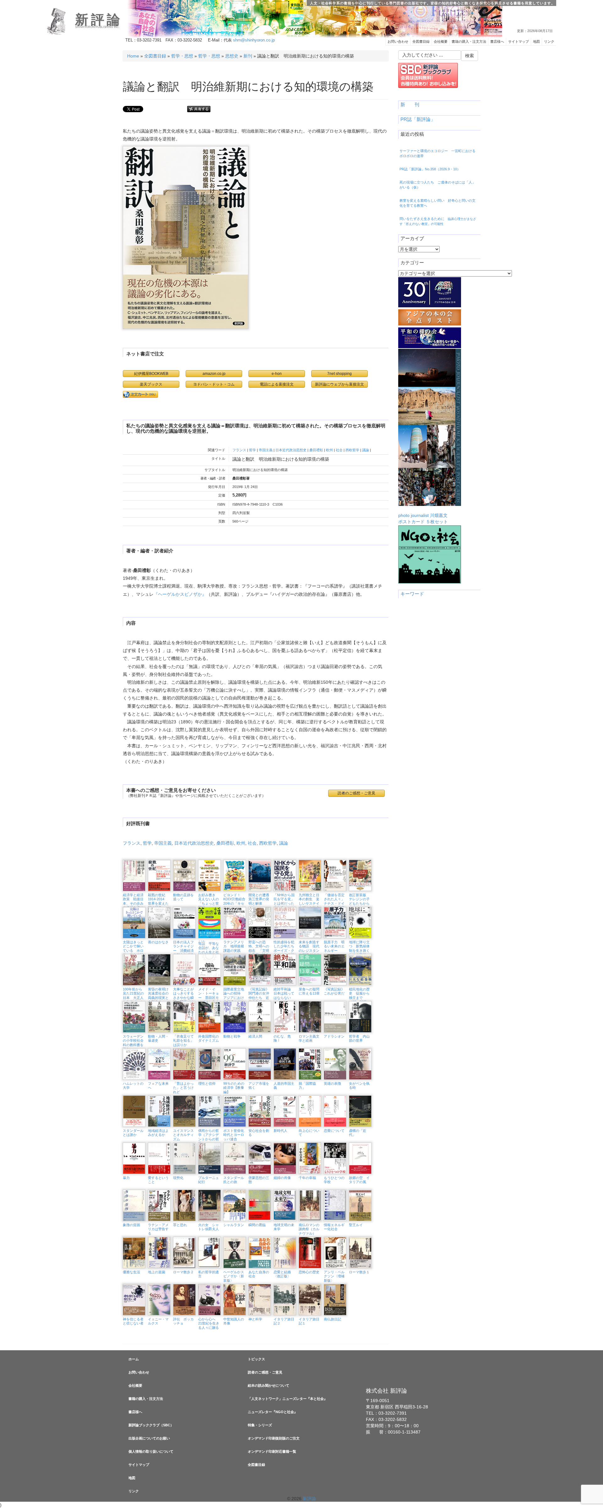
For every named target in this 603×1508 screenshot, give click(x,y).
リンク (549, 41)
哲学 (252, 450)
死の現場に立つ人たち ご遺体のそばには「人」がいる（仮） (437, 184)
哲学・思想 (182, 55)
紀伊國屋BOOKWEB (151, 373)
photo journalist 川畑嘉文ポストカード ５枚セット (423, 518)
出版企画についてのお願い (149, 1438)
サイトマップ (518, 41)
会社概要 (441, 41)
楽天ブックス (151, 384)
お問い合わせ (398, 41)
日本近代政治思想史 (291, 450)
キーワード (412, 593)
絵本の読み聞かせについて (268, 1385)
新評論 (98, 20)
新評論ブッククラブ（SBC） (151, 1425)
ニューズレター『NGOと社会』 (272, 1412)
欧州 (329, 450)
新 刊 (409, 104)
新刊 (247, 55)
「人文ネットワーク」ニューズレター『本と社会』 (287, 1399)
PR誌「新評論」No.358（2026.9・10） (429, 169)
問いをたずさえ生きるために (437, 221)
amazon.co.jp (214, 373)
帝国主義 (266, 450)
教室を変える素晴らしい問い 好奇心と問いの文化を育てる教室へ (437, 203)
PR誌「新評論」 (417, 119)
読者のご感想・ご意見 (265, 1372)
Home (133, 55)
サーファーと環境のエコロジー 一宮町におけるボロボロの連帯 (437, 153)
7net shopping (339, 373)
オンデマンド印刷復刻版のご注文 (274, 1438)
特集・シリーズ (260, 1425)
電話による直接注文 (277, 384)
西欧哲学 (352, 450)
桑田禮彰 (316, 450)
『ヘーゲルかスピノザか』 (180, 594)
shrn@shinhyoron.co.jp (254, 40)
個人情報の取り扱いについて (150, 1451)
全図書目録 (421, 41)
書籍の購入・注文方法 (469, 41)
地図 (536, 41)
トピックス (256, 1359)
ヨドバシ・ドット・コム (214, 384)
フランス (239, 450)
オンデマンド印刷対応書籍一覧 (272, 1451)
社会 (339, 450)
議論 (365, 450)
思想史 (231, 55)
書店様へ (497, 41)
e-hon (277, 373)
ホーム (133, 1359)
